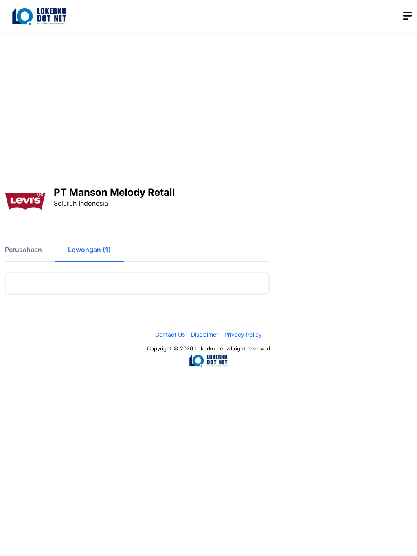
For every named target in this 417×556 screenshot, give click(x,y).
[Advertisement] (208, 100)
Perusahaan (23, 249)
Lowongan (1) (89, 249)
